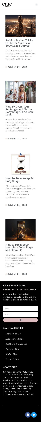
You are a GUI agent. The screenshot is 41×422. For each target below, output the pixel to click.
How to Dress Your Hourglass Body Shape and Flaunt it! (19, 247)
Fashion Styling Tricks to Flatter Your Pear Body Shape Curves (19, 43)
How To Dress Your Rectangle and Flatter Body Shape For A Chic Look (19, 110)
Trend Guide (12, 359)
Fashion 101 (12, 334)
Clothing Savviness (16, 344)
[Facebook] (28, 415)
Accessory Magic (14, 339)
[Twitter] (34, 415)
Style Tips (11, 354)
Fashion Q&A (12, 349)
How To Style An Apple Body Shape (19, 180)
